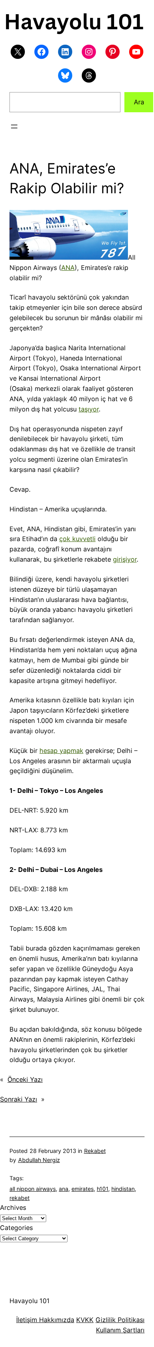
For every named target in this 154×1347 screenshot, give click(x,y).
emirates (82, 1188)
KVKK (85, 1320)
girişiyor (125, 559)
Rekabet (95, 1150)
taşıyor (89, 409)
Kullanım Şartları (120, 1330)
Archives (13, 1207)
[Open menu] (14, 126)
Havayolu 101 (29, 1301)
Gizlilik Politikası (120, 1320)
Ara (139, 102)
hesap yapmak (61, 751)
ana (63, 1188)
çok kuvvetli (77, 539)
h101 (102, 1188)
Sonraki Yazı (18, 1099)
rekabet (19, 1197)
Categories (16, 1228)
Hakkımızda (55, 1320)
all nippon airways (32, 1188)
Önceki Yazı (25, 1079)
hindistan (123, 1188)
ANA (68, 268)
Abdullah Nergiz (39, 1159)
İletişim (26, 1320)
